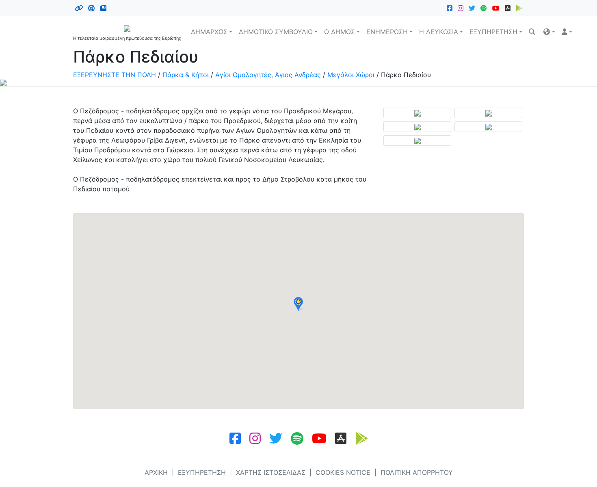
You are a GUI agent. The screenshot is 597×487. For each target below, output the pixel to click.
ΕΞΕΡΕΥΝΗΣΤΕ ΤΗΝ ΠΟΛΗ (114, 75)
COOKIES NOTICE (343, 472)
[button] (549, 32)
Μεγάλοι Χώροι (350, 75)
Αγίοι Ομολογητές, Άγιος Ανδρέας (268, 75)
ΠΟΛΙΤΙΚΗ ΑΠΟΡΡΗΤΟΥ (417, 472)
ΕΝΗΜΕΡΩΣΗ (387, 32)
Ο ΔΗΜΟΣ (339, 32)
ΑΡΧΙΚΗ (156, 472)
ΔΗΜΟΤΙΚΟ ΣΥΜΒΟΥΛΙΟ (276, 32)
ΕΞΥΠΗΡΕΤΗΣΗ (493, 32)
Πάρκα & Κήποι (185, 75)
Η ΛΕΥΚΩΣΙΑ (438, 32)
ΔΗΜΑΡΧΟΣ (209, 32)
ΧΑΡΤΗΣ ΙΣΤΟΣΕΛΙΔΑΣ (270, 472)
